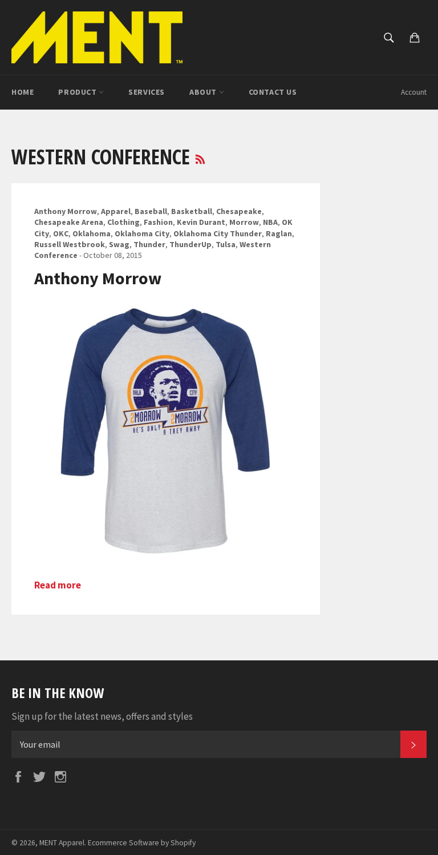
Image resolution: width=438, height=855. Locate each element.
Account (414, 92)
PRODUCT (78, 92)
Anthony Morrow (97, 278)
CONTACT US (273, 92)
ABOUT (204, 92)
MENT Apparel (61, 843)
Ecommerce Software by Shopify (142, 843)
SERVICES (146, 92)
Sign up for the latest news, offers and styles (102, 716)
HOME (22, 92)
